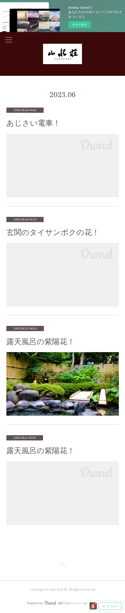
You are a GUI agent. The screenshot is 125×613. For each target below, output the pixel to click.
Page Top (62, 566)
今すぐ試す (79, 24)
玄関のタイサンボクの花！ (52, 232)
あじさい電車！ (33, 123)
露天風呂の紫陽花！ (40, 342)
